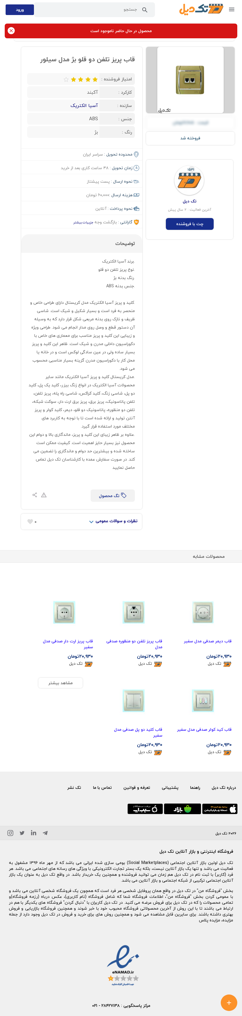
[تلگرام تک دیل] (45, 834)
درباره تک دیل (224, 787)
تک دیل (214, 663)
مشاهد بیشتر (60, 683)
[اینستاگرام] (10, 834)
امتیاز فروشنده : (116, 79)
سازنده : (124, 105)
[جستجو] (145, 11)
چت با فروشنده (189, 223)
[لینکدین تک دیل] (33, 834)
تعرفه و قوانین (136, 787)
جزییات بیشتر (83, 222)
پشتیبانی (170, 787)
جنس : (125, 119)
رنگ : (127, 132)
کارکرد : (125, 92)
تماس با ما (102, 787)
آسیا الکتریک (84, 105)
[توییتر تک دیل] (22, 834)
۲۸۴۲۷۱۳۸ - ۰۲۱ (106, 1005)
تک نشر (74, 787)
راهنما (195, 787)
